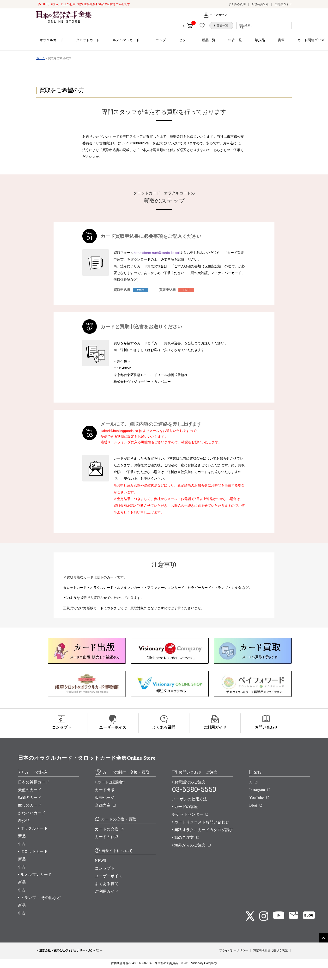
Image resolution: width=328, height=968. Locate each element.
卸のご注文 (184, 837)
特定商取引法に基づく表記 (270, 950)
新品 (22, 836)
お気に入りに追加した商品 (203, 25)
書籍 (281, 40)
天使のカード (30, 790)
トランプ (159, 40)
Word (140, 290)
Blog (253, 805)
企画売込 (102, 805)
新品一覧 (208, 40)
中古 (22, 844)
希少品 (260, 40)
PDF (186, 290)
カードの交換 (106, 829)
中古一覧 (235, 40)
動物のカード (30, 797)
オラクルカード (51, 40)
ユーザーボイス (108, 876)
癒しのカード (30, 805)
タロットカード (88, 40)
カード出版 (105, 790)
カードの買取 (106, 837)
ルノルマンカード (126, 40)
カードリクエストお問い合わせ (201, 822)
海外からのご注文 (190, 845)
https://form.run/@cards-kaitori (157, 253)
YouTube (256, 797)
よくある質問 (237, 4)
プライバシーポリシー (233, 950)
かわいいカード (31, 813)
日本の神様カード (33, 782)
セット (184, 40)
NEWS (100, 861)
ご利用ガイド (283, 4)
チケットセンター (187, 814)
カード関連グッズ (311, 40)
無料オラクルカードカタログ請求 (203, 830)
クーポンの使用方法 (189, 799)
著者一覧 (222, 25)
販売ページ (105, 797)
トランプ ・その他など (40, 898)
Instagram (257, 790)
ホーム (40, 58)
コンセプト (105, 868)
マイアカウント (220, 15)
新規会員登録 (260, 4)
